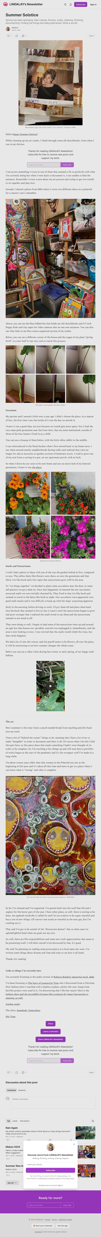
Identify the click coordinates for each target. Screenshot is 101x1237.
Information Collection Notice (50, 1178)
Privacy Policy (69, 1178)
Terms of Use (62, 1176)
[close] (74, 1144)
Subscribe (50, 1170)
